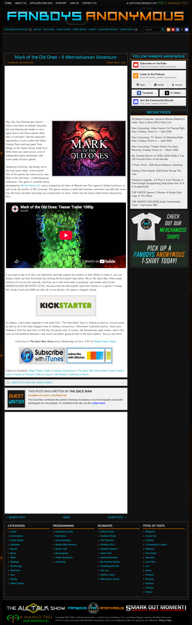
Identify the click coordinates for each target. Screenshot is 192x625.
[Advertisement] (96, 42)
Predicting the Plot (109, 566)
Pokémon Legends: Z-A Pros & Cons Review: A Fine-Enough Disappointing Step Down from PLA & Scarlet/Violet (158, 183)
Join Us (74, 3)
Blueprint (150, 531)
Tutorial (149, 587)
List (147, 566)
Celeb (13, 531)
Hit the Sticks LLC (31, 185)
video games (44, 382)
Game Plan (106, 553)
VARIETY (92, 29)
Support (61, 3)
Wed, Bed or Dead (109, 579)
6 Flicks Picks (107, 531)
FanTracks (60, 536)
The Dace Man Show (89, 370)
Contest (149, 540)
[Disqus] (66, 463)
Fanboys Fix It (107, 544)
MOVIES (37, 29)
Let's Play (150, 562)
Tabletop (14, 562)
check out (17, 382)
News (148, 570)
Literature (15, 544)
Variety (13, 579)
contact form (98, 403)
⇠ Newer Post (15, 517)
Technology (16, 566)
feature (30, 382)
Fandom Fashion (109, 549)
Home (8, 3)
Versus (149, 592)
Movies (13, 549)
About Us (20, 3)
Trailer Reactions (64, 557)
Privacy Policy (165, 620)
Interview (150, 557)
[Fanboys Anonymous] (96, 16)
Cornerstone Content (156, 544)
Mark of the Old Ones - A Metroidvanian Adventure (65, 57)
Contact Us (89, 3)
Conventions (16, 536)
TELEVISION (49, 29)
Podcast (150, 574)
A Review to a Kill (64, 531)
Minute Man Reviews (66, 544)
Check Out (151, 536)
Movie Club (61, 549)
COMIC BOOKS (80, 29)
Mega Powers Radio (105, 341)
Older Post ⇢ (117, 517)
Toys (12, 574)
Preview (150, 579)
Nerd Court (108, 370)
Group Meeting (62, 540)
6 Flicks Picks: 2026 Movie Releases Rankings (157, 165)
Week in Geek (107, 574)
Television (15, 570)
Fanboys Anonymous (64, 370)
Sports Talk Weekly (57, 374)
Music (13, 553)
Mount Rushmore (109, 557)
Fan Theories (107, 540)
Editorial (150, 549)
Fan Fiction (151, 553)
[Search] (163, 29)
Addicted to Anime (79, 374)
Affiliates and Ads (41, 3)
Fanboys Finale (108, 536)
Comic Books (17, 540)
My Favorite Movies (110, 562)
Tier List (104, 570)
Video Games (17, 583)
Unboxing (60, 562)
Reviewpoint (61, 553)
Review (149, 583)
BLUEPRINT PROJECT (108, 29)
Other (13, 557)
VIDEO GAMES (63, 29)
